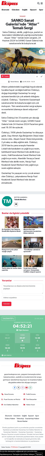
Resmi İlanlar (22, 421)
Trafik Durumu (31, 394)
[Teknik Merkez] (7, 201)
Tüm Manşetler (31, 399)
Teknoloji (20, 419)
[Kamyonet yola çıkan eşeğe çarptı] (12, 242)
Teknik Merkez (14, 81)
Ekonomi (5, 10)
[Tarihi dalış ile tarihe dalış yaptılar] (12, 261)
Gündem (15, 10)
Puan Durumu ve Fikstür (12, 399)
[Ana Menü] (42, 3)
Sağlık (24, 10)
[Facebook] (14, 387)
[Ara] (38, 3)
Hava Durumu (9, 394)
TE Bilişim (14, 447)
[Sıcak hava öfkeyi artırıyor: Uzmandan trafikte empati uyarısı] (33, 261)
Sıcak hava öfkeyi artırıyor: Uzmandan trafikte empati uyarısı (32, 270)
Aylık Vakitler (7, 355)
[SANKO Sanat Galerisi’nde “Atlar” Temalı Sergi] (22, 61)
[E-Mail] (16, 204)
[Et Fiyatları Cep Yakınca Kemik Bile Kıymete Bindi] (12, 222)
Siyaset (33, 10)
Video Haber (10, 419)
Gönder (6, 304)
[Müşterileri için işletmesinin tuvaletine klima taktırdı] (33, 222)
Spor (41, 10)
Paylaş (6, 76)
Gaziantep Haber (32, 419)
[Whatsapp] (30, 387)
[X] (18, 387)
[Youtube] (26, 387)
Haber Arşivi (30, 405)
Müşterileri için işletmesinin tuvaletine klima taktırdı (32, 231)
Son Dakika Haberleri (11, 405)
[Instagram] (22, 387)
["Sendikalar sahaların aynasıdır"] (33, 242)
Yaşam (22, 16)
